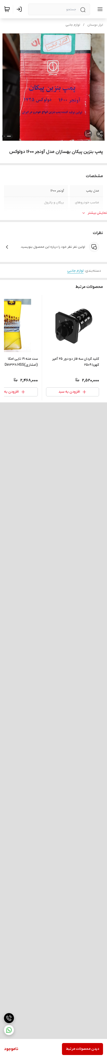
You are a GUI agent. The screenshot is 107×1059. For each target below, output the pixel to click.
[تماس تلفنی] (9, 1018)
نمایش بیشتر (97, 213)
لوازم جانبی (72, 25)
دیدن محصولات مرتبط (82, 1049)
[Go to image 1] (9, 136)
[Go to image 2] (4, 136)
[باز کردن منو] (99, 9)
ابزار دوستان (95, 25)
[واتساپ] (9, 1030)
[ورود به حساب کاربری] (20, 9)
